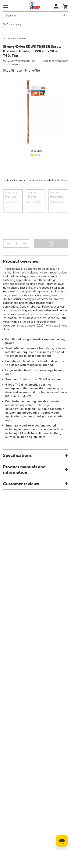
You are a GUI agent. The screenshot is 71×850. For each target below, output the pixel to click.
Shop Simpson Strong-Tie (21, 70)
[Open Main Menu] (5, 6)
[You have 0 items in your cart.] (65, 6)
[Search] (64, 15)
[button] (56, 6)
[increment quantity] (24, 243)
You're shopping (12, 24)
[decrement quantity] (8, 243)
